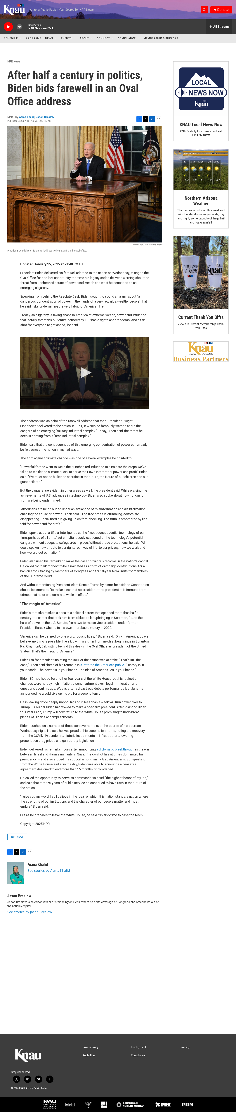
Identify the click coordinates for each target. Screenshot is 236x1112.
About (84, 38)
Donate (223, 10)
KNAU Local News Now (201, 124)
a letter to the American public (102, 665)
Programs (33, 38)
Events (66, 38)
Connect (103, 38)
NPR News (13, 61)
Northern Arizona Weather (201, 200)
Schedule (11, 38)
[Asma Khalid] (15, 873)
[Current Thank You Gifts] (200, 272)
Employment (138, 1047)
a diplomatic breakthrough (115, 749)
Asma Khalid (26, 117)
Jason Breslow (45, 117)
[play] (8, 27)
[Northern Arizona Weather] (200, 169)
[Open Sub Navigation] (20, 38)
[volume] (19, 27)
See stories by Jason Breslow (29, 912)
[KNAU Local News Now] (200, 89)
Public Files (89, 1055)
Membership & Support (161, 38)
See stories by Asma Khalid (49, 870)
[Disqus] (118, 984)
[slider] (25, 27)
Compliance (127, 38)
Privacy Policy (90, 1047)
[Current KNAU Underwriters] (200, 351)
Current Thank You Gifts (200, 317)
